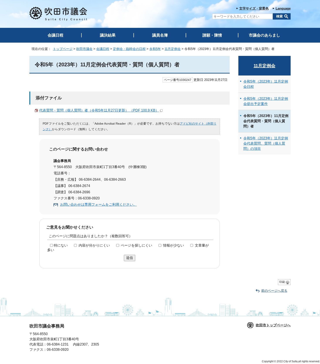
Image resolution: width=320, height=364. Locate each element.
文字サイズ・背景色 (254, 8)
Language (283, 8)
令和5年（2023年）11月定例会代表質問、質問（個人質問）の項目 (265, 143)
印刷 (282, 282)
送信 (129, 258)
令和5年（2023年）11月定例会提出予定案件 (265, 101)
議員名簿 (160, 35)
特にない (61, 245)
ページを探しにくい (136, 245)
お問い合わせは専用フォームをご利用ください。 (98, 204)
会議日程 (55, 35)
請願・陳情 (212, 35)
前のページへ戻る (274, 290)
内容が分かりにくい (94, 245)
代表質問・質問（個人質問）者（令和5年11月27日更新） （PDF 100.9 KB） (99, 110)
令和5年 (155, 49)
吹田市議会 (84, 49)
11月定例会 (173, 49)
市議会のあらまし (264, 35)
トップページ (62, 49)
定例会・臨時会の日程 (129, 49)
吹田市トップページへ (273, 325)
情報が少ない (173, 245)
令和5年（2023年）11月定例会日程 (265, 84)
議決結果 (108, 35)
